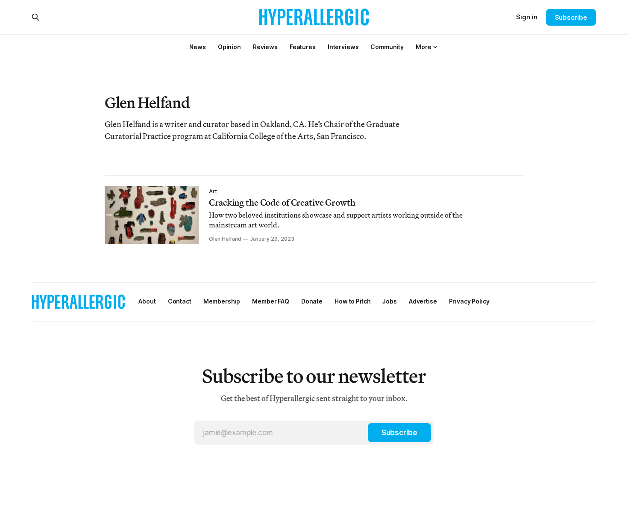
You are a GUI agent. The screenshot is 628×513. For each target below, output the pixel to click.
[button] (423, 46)
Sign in (526, 17)
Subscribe (571, 17)
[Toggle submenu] (435, 47)
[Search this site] (35, 17)
